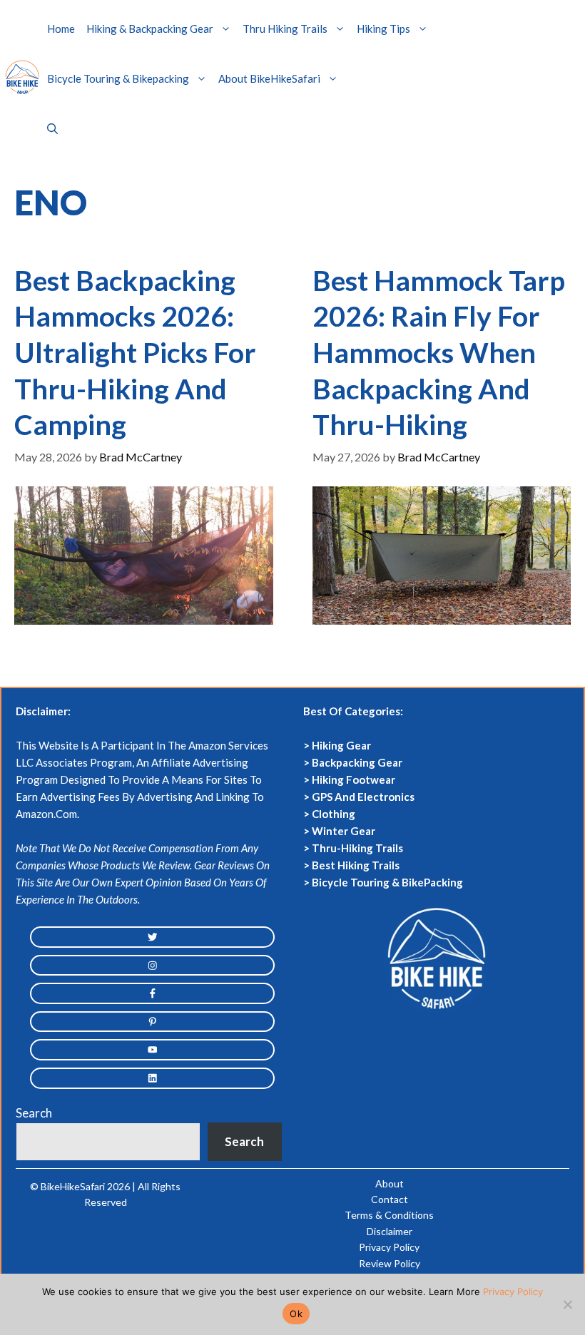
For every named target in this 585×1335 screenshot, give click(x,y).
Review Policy (389, 1263)
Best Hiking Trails (356, 865)
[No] (567, 1304)
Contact (389, 1199)
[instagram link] (152, 965)
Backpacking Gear (357, 762)
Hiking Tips (383, 28)
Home (61, 28)
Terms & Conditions (389, 1215)
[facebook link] (152, 993)
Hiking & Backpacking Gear (149, 28)
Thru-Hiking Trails (357, 848)
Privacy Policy (389, 1247)
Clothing (333, 813)
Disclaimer (389, 1231)
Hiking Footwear (353, 779)
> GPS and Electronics (358, 796)
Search (34, 1112)
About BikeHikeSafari (269, 78)
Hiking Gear (341, 745)
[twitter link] (152, 937)
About (389, 1183)
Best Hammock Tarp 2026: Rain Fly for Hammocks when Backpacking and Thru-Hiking (438, 352)
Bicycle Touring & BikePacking (387, 882)
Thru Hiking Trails (285, 28)
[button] (52, 128)
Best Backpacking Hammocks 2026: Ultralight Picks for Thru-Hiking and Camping (135, 352)
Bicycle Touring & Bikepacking (118, 78)
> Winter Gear (339, 830)
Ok (296, 1313)
